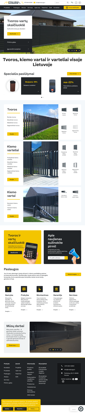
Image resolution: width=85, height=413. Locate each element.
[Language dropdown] (72, 1)
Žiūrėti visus (12, 345)
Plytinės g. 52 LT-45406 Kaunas (71, 374)
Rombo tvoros (11, 117)
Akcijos (23, 7)
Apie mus (37, 7)
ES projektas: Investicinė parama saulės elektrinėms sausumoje (43, 379)
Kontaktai (56, 7)
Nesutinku (20, 409)
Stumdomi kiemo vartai (12, 204)
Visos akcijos (73, 73)
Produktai (7, 7)
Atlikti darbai (31, 395)
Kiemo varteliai (13, 148)
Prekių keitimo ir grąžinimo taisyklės (31, 379)
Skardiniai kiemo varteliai (12, 163)
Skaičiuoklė (14, 252)
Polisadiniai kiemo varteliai (12, 158)
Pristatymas (30, 384)
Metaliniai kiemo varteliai (12, 167)
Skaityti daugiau (72, 274)
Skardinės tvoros (12, 120)
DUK (50, 7)
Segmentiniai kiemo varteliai (13, 172)
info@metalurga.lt (40, 2)
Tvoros (12, 109)
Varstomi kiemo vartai (12, 208)
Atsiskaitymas (31, 387)
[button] (69, 51)
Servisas (30, 7)
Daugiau (12, 134)
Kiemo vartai (11, 194)
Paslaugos (16, 7)
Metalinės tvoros (12, 123)
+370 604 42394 (28, 2)
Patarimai (45, 7)
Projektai (18, 367)
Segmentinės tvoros (13, 125)
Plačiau (33, 409)
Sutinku (7, 409)
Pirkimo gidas (8, 383)
